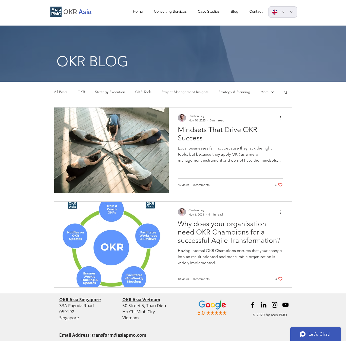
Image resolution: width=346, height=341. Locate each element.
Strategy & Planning (234, 92)
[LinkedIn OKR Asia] (263, 305)
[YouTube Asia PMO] (285, 305)
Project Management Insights (185, 92)
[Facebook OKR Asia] (253, 305)
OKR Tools (143, 92)
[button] (285, 92)
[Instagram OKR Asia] (274, 305)
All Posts (60, 92)
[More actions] (282, 118)
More (264, 92)
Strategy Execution (110, 92)
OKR (81, 92)
